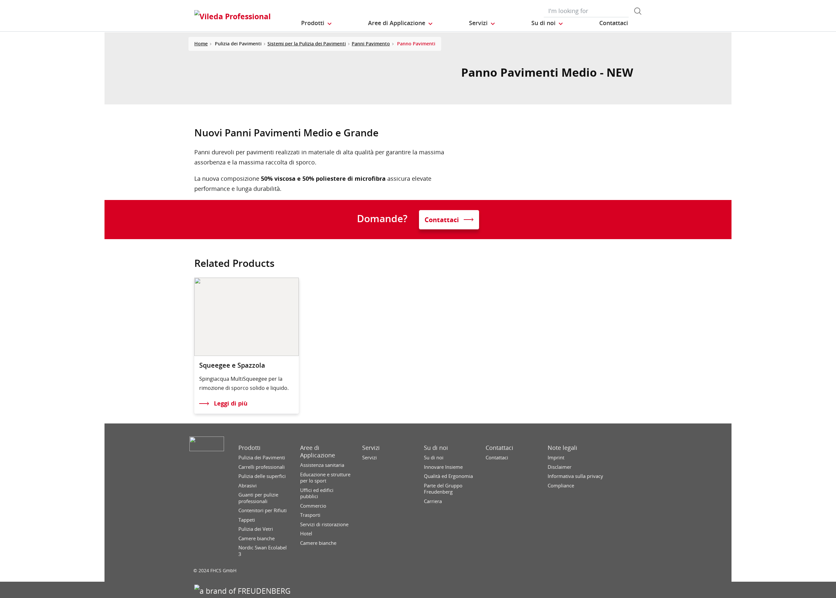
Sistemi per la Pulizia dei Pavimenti (306, 43)
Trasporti (310, 515)
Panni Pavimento (371, 43)
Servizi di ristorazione (324, 524)
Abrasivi (247, 486)
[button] (316, 23)
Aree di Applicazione (317, 451)
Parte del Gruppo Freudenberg (443, 489)
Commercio (313, 506)
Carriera (433, 501)
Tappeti (246, 520)
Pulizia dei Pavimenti (261, 457)
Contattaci (499, 448)
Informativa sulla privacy (575, 476)
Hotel (306, 533)
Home (201, 43)
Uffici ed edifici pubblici (316, 493)
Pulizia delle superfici (262, 476)
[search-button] (638, 11)
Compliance (561, 486)
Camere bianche (256, 538)
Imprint (556, 457)
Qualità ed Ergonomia (448, 476)
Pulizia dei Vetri (255, 529)
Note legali (562, 448)
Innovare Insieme (443, 467)
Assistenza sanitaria (322, 465)
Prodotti (249, 448)
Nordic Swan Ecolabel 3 (262, 550)
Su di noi (436, 448)
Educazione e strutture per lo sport (325, 477)
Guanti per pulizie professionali (258, 498)
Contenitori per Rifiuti (262, 510)
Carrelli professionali (261, 467)
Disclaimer (559, 467)
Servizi (371, 448)
